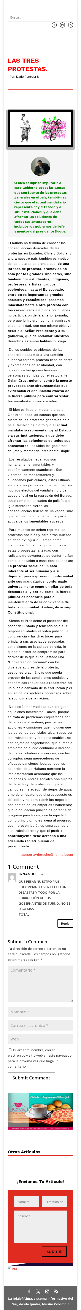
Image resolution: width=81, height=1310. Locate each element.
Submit (54, 1251)
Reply (65, 923)
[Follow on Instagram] (62, 25)
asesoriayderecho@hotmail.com (47, 854)
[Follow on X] (70, 25)
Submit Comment (31, 1078)
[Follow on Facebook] (54, 25)
